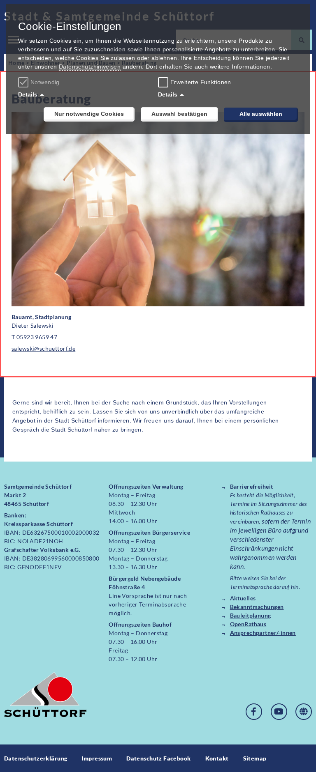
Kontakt (217, 758)
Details (27, 94)
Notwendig (45, 82)
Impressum (96, 758)
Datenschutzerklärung (35, 758)
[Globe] (303, 711)
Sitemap (255, 758)
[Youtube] (279, 711)
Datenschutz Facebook (158, 758)
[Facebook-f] (254, 711)
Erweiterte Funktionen (200, 82)
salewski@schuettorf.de (43, 348)
